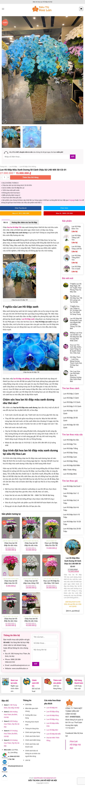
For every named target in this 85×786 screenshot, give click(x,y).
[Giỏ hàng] (81, 9)
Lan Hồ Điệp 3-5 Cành (71, 402)
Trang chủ (3, 166)
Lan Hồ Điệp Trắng (70, 448)
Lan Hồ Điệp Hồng (70, 461)
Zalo (80, 200)
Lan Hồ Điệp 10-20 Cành (70, 412)
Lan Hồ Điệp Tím (69, 444)
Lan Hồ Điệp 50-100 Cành (71, 426)
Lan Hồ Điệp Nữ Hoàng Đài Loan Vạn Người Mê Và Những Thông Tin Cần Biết (76, 323)
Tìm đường (4, 757)
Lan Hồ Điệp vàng (52, 719)
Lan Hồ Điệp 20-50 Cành (70, 419)
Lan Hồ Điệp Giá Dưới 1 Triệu (72, 487)
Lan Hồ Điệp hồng (52, 715)
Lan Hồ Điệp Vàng (70, 453)
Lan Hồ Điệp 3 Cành (71, 398)
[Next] (79, 70)
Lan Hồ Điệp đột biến (53, 734)
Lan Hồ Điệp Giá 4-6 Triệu (71, 508)
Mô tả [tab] (5, 222)
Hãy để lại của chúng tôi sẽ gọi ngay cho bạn (36, 152)
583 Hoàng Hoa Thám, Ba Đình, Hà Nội (10, 714)
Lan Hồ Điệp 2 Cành (71, 394)
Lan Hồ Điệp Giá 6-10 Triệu (71, 515)
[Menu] (3, 9)
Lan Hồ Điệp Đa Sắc (71, 440)
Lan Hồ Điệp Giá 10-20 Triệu (72, 523)
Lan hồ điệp (13, 166)
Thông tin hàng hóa (32, 728)
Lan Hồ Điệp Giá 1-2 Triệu (71, 494)
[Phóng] (5, 122)
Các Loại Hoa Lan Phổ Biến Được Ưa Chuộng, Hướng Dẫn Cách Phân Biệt (75, 376)
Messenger (4, 771)
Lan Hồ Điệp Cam (70, 457)
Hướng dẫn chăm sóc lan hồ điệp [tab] (24, 222)
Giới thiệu (28, 704)
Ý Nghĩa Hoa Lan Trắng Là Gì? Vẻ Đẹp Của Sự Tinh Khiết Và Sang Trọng (75, 310)
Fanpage (72, 200)
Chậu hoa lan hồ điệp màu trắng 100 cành (31, 583)
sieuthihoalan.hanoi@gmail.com (45, 778)
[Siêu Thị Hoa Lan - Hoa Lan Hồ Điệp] (42, 9)
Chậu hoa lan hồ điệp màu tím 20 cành (10, 583)
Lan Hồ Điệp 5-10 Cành (72, 406)
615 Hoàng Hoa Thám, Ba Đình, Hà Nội (10, 733)
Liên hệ (27, 760)
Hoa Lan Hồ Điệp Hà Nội (75, 744)
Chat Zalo (4, 764)
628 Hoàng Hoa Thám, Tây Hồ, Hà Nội (11, 724)
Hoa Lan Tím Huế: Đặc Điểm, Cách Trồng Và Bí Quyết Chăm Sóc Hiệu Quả (75, 349)
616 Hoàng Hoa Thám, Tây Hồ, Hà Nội (11, 743)
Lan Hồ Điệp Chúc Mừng (27, 166)
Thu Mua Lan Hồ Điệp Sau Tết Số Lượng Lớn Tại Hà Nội (76, 299)
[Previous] (6, 70)
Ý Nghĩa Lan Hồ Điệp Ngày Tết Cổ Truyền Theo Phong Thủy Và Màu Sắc (76, 288)
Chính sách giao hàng (32, 732)
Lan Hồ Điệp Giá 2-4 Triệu (71, 501)
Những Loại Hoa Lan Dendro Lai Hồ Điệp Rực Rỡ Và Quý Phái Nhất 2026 (76, 337)
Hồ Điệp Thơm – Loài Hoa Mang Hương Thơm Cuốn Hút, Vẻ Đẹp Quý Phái (76, 362)
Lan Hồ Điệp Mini (70, 474)
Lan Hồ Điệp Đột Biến (71, 465)
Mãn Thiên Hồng (69, 470)
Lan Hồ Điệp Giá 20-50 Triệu (72, 530)
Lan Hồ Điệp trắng (52, 711)
